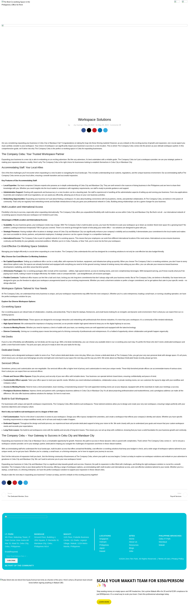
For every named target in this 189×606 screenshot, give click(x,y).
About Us (133, 542)
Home (131, 539)
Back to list (94, 495)
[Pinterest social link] (94, 130)
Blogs (131, 548)
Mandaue (163, 542)
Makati (162, 545)
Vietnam (103, 542)
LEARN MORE (104, 602)
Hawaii (102, 551)
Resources (133, 545)
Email (11, 552)
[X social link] (89, 130)
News (94, 21)
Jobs (131, 551)
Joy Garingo (78, 125)
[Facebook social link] (83, 130)
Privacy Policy (178, 559)
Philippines (104, 545)
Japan (102, 548)
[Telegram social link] (105, 130)
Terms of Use (164, 559)
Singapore (103, 539)
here (155, 358)
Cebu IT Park (164, 539)
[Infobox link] (177, 3)
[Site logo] (17, 3)
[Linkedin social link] (100, 130)
